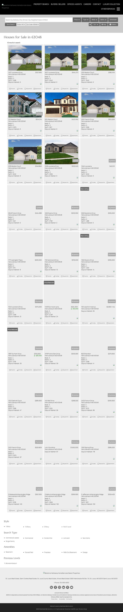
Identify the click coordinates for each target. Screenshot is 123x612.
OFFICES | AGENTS (74, 4)
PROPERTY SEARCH (41, 4)
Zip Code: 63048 (31, 24)
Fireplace (47, 552)
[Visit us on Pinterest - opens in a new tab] (67, 587)
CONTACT (97, 4)
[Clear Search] (90, 24)
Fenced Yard (29, 552)
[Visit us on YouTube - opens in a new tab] (71, 587)
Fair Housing (69, 599)
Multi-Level (67, 527)
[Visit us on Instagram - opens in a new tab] (59, 587)
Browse (11, 563)
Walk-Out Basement (70, 552)
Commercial (29, 538)
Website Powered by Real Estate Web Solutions (61, 606)
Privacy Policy (54, 599)
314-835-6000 (64, 583)
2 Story (46, 527)
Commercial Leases (12, 538)
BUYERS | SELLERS (58, 4)
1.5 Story (28, 527)
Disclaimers (67, 609)
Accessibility (62, 599)
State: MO (20, 24)
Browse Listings (83, 609)
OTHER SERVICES (108, 9)
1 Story (8, 526)
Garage (85, 552)
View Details (25, 58)
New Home (86, 538)
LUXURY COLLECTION (111, 4)
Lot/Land (66, 538)
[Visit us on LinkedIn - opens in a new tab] (63, 587)
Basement (9, 552)
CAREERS (87, 4)
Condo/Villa (48, 538)
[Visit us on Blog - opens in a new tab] (51, 587)
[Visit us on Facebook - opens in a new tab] (55, 587)
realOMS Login (74, 609)
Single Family (10, 541)
